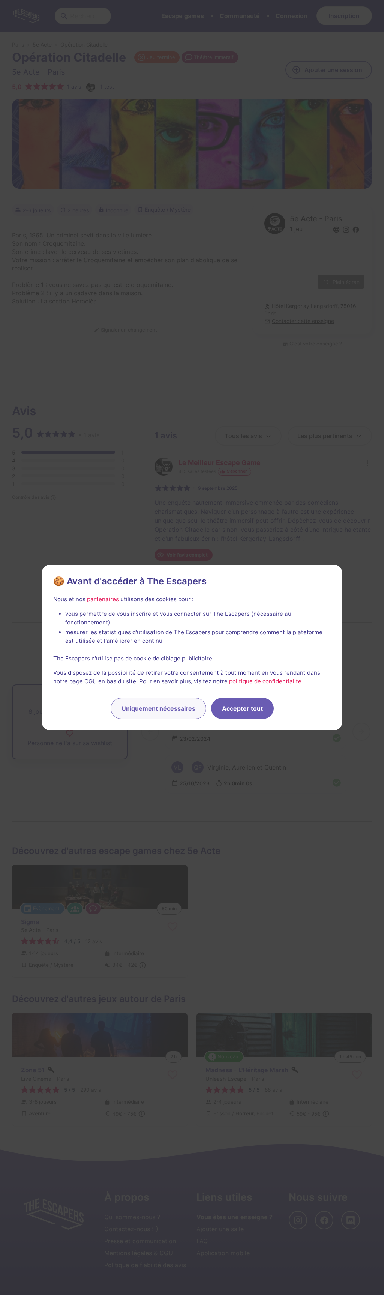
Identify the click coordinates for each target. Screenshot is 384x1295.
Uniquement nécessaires (158, 708)
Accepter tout (242, 708)
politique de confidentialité (265, 681)
